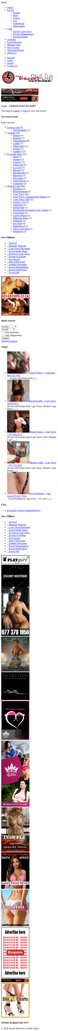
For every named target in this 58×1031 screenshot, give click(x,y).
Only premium (11, 332)
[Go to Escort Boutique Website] (15, 635)
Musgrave (17, 175)
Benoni (16, 135)
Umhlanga (18, 183)
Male (15, 15)
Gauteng (11, 133)
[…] (35, 378)
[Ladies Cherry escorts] (19, 101)
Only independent (13, 335)
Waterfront (18, 231)
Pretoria (16, 149)
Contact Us (12, 66)
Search (10, 63)
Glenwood (18, 165)
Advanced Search (15, 50)
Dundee (17, 159)
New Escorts (13, 47)
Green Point (18, 213)
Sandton (17, 151)
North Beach (19, 181)
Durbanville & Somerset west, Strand (30, 210)
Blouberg (17, 189)
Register (11, 58)
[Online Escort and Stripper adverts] (15, 977)
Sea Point (17, 223)
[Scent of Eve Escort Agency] (15, 851)
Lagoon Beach (20, 215)
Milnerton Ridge (21, 218)
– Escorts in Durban (16, 256)
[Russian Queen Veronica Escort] (15, 806)
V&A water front (21, 229)
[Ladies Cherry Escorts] (15, 981)
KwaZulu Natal (14, 154)
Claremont (18, 205)
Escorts (10, 10)
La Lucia (17, 167)
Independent (19, 26)
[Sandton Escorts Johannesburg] (15, 925)
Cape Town (18, 194)
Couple (16, 18)
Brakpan (17, 138)
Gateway (17, 162)
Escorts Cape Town (22, 31)
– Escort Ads (13, 272)
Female (16, 13)
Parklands (17, 221)
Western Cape (13, 186)
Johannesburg (19, 141)
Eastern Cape (13, 127)
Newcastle (18, 178)
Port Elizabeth (19, 130)
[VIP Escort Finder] (15, 888)
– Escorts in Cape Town (18, 254)
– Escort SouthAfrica (17, 270)
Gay (15, 21)
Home (10, 7)
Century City (19, 202)
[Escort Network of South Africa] (27, 83)
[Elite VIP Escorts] (15, 1017)
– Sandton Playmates (17, 264)
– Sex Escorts (13, 259)
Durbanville (18, 207)
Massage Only (14, 45)
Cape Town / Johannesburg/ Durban (30, 197)
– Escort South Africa (17, 251)
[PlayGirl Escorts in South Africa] (15, 563)
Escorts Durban (20, 37)
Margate (17, 170)
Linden (16, 143)
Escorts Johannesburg (23, 34)
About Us (11, 53)
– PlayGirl (12, 243)
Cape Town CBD (21, 199)
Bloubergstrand (20, 191)
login (25, 111)
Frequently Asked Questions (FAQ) (24, 510)
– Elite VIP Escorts (16, 262)
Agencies (11, 39)
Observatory (19, 146)
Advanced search (9, 341)
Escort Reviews (14, 42)
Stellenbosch (19, 226)
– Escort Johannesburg (17, 267)
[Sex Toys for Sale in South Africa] (15, 739)
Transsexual (18, 23)
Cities (9, 29)
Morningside (19, 173)
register (16, 111)
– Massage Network (16, 246)
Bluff (15, 157)
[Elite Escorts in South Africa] (15, 699)
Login (10, 60)
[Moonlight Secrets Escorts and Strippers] (15, 671)
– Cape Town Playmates (18, 248)
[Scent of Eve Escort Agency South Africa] (19, 94)
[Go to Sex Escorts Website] (15, 314)
